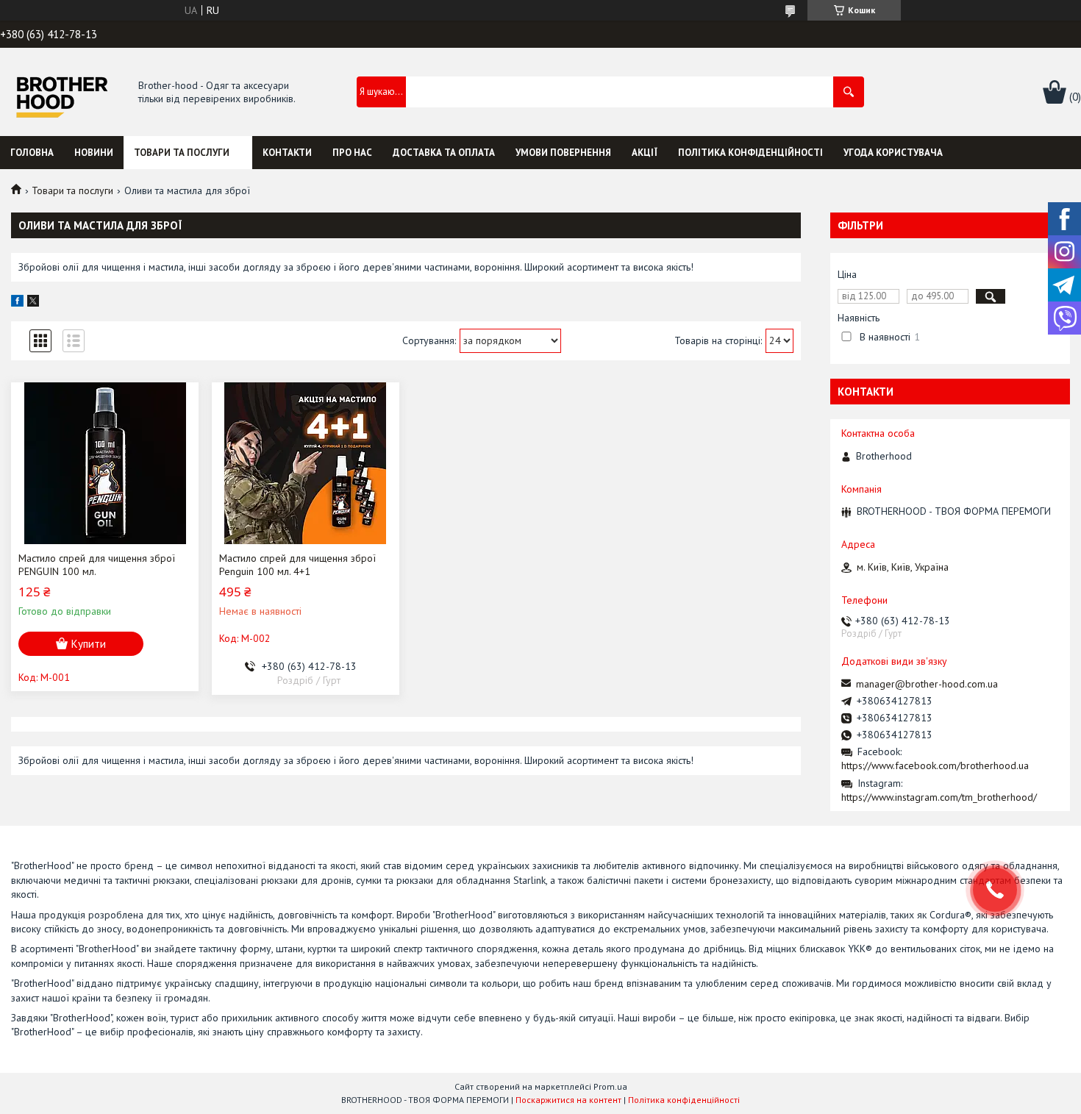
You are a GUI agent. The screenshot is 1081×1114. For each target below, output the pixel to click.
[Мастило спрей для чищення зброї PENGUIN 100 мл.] (105, 463)
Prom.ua (610, 1086)
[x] (33, 303)
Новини (93, 152)
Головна (32, 152)
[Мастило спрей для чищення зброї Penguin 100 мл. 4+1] (305, 463)
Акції (644, 152)
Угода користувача (893, 152)
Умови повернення (563, 152)
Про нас (352, 152)
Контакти (287, 152)
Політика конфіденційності (750, 152)
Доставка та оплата (444, 152)
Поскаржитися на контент (568, 1099)
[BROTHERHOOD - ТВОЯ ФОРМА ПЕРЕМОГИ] (61, 93)
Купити (88, 644)
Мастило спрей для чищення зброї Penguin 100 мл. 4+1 (297, 564)
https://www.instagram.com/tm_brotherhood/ (939, 797)
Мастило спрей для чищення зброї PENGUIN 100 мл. (96, 564)
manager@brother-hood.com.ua (927, 683)
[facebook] (17, 303)
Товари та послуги (181, 152)
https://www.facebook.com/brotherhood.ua (935, 765)
